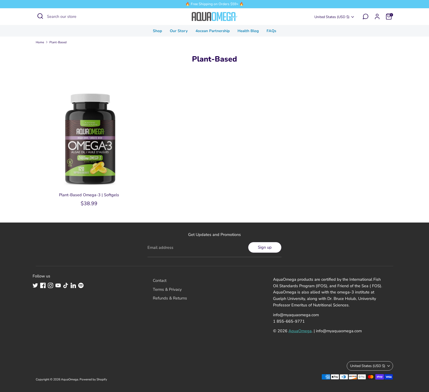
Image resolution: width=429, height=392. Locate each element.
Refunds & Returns (170, 298)
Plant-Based (58, 42)
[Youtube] (58, 285)
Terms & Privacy (167, 289)
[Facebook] (43, 285)
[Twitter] (35, 285)
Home (40, 42)
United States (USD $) (331, 16)
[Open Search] (40, 16)
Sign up (265, 247)
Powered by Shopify (93, 379)
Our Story (179, 30)
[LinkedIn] (73, 285)
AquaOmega (300, 331)
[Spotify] (81, 285)
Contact (159, 280)
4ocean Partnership (213, 30)
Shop (157, 30)
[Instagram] (50, 285)
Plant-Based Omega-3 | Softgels (89, 195)
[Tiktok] (65, 285)
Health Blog (248, 30)
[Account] (377, 16)
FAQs (271, 30)
